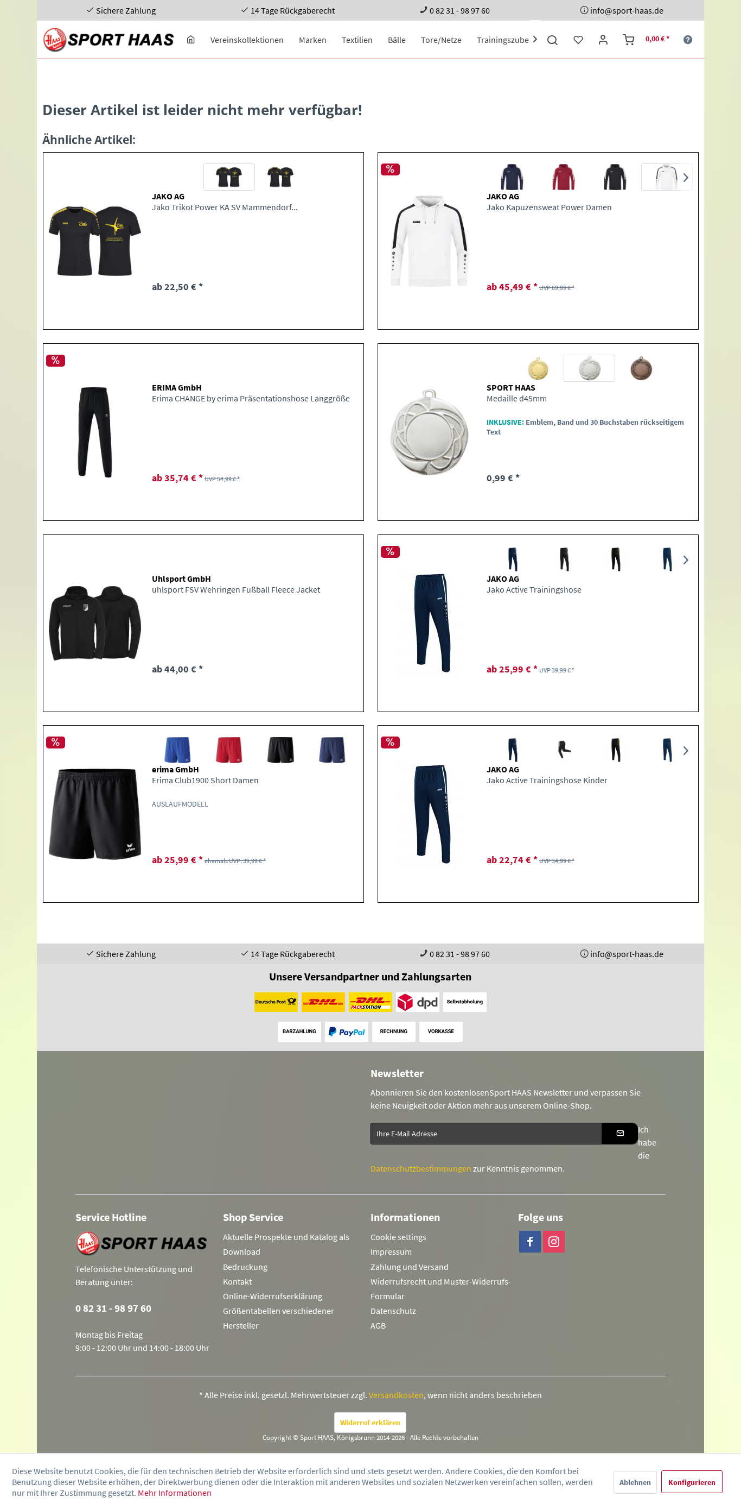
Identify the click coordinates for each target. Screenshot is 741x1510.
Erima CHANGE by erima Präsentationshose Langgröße (251, 398)
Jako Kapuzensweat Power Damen (549, 207)
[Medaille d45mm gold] (538, 368)
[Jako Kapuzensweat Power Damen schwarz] (615, 177)
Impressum (391, 1251)
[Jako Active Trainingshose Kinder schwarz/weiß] (564, 750)
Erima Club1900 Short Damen (205, 780)
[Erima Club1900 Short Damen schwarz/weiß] (280, 750)
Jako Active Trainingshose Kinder (547, 780)
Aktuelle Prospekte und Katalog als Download (286, 1244)
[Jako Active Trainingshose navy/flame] (667, 559)
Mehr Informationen (175, 1492)
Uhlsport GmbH (181, 578)
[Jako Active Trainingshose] (430, 623)
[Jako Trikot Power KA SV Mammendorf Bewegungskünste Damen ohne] (229, 177)
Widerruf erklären (370, 1422)
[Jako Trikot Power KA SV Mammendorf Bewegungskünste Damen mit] (280, 177)
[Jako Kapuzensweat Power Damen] (430, 240)
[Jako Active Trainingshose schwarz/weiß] (564, 559)
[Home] (191, 40)
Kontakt (237, 1281)
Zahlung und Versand (409, 1266)
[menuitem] (191, 40)
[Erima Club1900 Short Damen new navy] (332, 750)
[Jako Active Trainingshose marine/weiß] (512, 559)
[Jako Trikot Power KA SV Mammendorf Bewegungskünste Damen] (95, 240)
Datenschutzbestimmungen (420, 1168)
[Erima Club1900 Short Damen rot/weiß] (229, 750)
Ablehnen (635, 1482)
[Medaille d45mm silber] (589, 368)
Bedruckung (245, 1266)
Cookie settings (398, 1236)
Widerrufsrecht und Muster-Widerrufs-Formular (440, 1288)
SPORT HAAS (511, 387)
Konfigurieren (692, 1482)
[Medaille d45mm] (430, 432)
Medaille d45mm (517, 398)
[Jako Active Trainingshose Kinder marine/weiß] (512, 750)
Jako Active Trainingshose (534, 589)
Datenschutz (393, 1310)
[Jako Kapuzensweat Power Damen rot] (564, 177)
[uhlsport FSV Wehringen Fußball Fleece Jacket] (95, 623)
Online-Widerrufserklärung (272, 1296)
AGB (378, 1325)
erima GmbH (175, 769)
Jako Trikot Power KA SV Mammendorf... (225, 207)
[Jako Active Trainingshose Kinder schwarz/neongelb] (615, 750)
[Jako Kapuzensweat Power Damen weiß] (667, 177)
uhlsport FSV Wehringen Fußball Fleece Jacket (236, 589)
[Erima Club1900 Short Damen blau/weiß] (177, 750)
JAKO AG (168, 196)
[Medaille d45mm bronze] (641, 368)
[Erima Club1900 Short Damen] (95, 814)
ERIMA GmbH (177, 387)
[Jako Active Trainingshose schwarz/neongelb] (615, 559)
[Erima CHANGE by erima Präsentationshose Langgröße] (95, 432)
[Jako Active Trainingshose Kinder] (430, 814)
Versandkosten (396, 1394)
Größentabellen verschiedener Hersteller (278, 1318)
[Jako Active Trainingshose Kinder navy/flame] (667, 750)
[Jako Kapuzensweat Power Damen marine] (512, 177)
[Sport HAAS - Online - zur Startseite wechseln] (109, 39)
